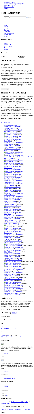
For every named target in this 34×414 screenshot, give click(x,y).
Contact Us (27, 409)
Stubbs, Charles (8, 280)
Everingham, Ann (9, 249)
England (15, 328)
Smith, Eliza (7, 141)
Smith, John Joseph (9, 182)
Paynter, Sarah (8, 188)
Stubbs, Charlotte (9, 220)
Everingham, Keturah (10, 201)
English (6, 353)
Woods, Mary (8, 137)
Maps (5, 48)
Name (5, 43)
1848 (8, 335)
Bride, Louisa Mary (9, 229)
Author (6, 49)
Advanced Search (9, 33)
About (6, 26)
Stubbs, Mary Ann (9, 198)
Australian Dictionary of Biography (14, 3)
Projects (6, 30)
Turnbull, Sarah (8, 242)
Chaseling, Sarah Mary (10, 125)
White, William (8, 252)
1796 (2, 326)
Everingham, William (10, 274)
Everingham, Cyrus (9, 290)
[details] (14, 313)
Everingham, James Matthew (12, 261)
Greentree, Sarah (8, 128)
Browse (6, 36)
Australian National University (9, 403)
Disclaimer (10, 409)
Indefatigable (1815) (9, 378)
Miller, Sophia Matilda (10, 147)
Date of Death (8, 46)
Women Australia (9, 7)
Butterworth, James (9, 176)
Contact (6, 28)
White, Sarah (7, 214)
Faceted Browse (8, 34)
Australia (19, 337)
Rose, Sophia (8, 233)
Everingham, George (10, 210)
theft (6, 393)
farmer (6, 386)
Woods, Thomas (8, 158)
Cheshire (9, 328)
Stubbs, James (8, 271)
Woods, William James (10, 161)
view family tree (5, 122)
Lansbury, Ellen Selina (10, 293)
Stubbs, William (8, 191)
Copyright (3, 409)
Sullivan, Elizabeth (9, 195)
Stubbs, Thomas (8, 277)
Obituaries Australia (9, 2)
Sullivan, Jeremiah (9, 204)
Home (6, 25)
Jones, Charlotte (8, 236)
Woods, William (8, 157)
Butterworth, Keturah (10, 134)
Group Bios (7, 31)
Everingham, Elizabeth (10, 223)
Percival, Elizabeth (9, 131)
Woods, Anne (8, 168)
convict (6, 385)
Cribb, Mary (7, 239)
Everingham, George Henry (12, 287)
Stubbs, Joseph (8, 268)
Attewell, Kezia (8, 150)
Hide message (5, 89)
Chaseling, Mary (8, 153)
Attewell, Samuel (9, 185)
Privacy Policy (18, 409)
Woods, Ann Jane (9, 164)
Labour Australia (8, 8)
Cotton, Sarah (8, 226)
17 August (3, 335)
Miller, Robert (8, 179)
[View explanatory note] (2, 344)
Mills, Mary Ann (8, 217)
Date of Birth (7, 44)
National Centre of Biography (19, 402)
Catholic (6, 371)
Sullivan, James (8, 258)
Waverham (4, 328)
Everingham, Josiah (9, 283)
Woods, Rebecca (8, 144)
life (7, 395)
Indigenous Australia (10, 5)
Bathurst (3, 337)
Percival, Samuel (8, 172)
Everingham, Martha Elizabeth (12, 245)
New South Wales (11, 337)
